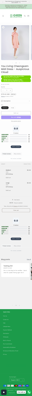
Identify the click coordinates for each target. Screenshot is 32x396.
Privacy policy (18, 390)
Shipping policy (12, 392)
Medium (6, 108)
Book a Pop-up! (7, 340)
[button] (3, 16)
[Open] (3, 392)
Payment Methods (7, 330)
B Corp (5, 354)
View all (29, 259)
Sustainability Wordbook (9, 347)
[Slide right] (19, 63)
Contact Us (6, 319)
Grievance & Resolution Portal (10, 351)
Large (13, 108)
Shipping (3, 96)
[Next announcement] (29, 2)
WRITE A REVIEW (16, 146)
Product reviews (7, 154)
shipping (15, 206)
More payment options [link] (16, 121)
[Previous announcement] (3, 2)
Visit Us (5, 316)
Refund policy (10, 390)
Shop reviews (17, 154)
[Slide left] (12, 63)
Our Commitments (7, 344)
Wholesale (5, 337)
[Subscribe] (24, 365)
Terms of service (25, 390)
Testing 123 (8, 266)
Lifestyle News (6, 326)
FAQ (4, 323)
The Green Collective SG (15, 388)
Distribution (6, 333)
